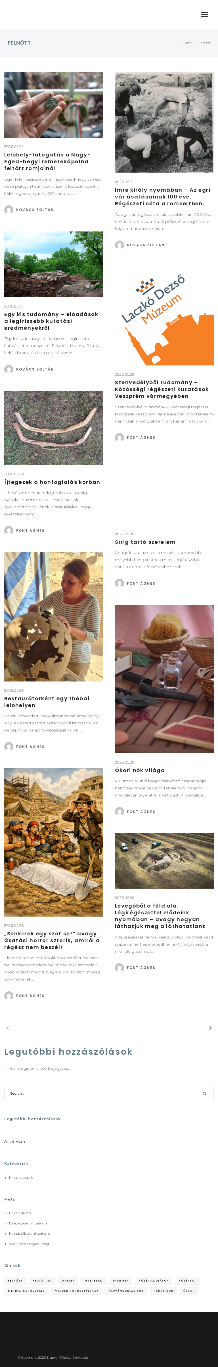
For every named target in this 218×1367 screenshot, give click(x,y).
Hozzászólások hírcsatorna (30, 1234)
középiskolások (154, 1280)
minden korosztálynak (77, 1291)
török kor (163, 1291)
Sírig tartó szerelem (145, 541)
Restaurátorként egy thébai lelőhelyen (46, 702)
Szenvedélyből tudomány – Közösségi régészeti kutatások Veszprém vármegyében (162, 389)
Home (187, 43)
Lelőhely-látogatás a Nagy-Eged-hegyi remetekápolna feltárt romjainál (47, 161)
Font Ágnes (141, 437)
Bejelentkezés (20, 1213)
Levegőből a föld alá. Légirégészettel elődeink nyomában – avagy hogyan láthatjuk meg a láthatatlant (160, 916)
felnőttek (42, 1280)
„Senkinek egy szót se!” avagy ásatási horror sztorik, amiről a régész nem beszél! (52, 940)
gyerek (68, 1280)
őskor (189, 1291)
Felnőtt (15, 1280)
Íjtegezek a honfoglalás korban (52, 482)
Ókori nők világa (140, 770)
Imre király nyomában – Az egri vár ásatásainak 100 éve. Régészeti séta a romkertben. (163, 196)
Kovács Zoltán (35, 209)
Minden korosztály (26, 1291)
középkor (188, 1280)
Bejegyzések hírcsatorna (28, 1223)
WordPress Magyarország (29, 1244)
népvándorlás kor (126, 1291)
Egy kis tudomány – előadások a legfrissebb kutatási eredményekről (51, 321)
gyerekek (93, 1280)
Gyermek (120, 1280)
